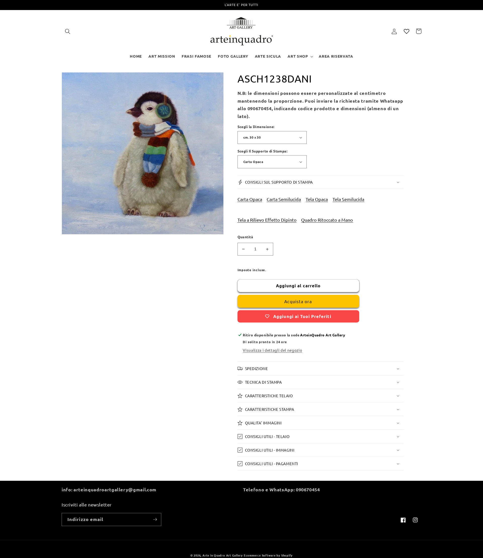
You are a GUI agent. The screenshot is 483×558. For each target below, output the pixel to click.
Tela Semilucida (348, 199)
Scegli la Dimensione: (255, 126)
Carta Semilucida (284, 199)
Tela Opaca (317, 199)
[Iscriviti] (155, 519)
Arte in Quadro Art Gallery (223, 555)
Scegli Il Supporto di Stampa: (262, 151)
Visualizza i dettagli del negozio (272, 350)
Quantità (245, 236)
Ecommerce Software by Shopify (268, 555)
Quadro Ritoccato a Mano (327, 219)
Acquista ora (298, 301)
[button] (68, 31)
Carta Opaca (249, 199)
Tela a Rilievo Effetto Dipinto (267, 219)
